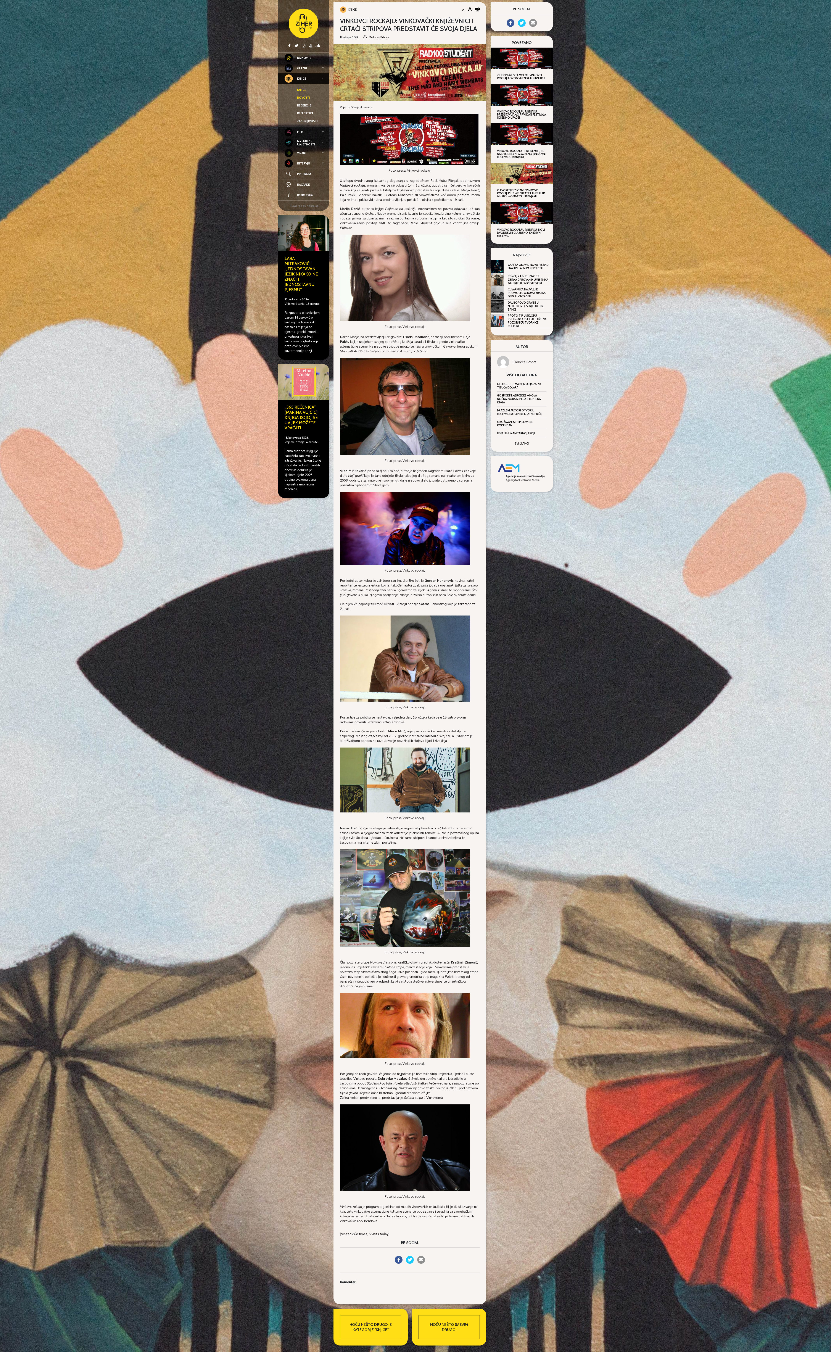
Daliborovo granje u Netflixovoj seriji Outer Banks (525, 306)
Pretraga (304, 174)
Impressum (305, 195)
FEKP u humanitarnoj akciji (516, 433)
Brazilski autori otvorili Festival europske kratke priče (519, 412)
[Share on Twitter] (410, 1262)
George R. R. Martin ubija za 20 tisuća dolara (519, 385)
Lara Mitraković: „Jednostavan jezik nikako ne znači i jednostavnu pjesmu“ (301, 274)
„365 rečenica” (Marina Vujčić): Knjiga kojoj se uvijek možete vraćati (301, 417)
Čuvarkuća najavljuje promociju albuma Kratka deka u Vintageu (527, 293)
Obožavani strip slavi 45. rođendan (515, 423)
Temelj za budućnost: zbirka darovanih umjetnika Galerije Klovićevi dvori (528, 279)
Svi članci (522, 443)
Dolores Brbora (525, 362)
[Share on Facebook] (399, 1262)
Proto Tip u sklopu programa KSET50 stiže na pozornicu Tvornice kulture (527, 321)
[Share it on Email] (421, 1262)
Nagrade (303, 184)
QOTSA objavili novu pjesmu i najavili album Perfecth (528, 266)
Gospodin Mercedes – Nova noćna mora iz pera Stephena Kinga (519, 399)
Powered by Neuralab (304, 206)
